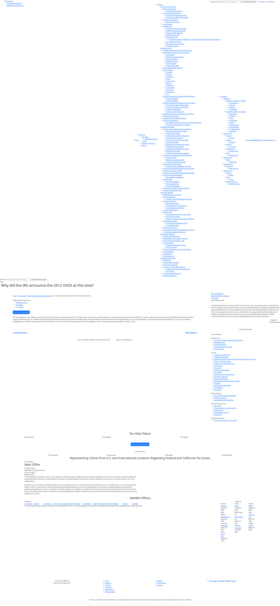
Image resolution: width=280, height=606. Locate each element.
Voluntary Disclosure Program (176, 15)
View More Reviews (245, 329)
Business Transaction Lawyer (176, 31)
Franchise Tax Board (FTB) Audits (177, 18)
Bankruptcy (167, 260)
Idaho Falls (233, 162)
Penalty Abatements (170, 276)
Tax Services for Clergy (173, 42)
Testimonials (250, 140)
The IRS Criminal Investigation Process (179, 199)
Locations (223, 96)
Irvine (231, 118)
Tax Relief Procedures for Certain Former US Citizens (183, 123)
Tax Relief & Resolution (168, 258)
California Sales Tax (172, 35)
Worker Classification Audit (172, 190)
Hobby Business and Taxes (172, 195)
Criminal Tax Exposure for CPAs (176, 223)
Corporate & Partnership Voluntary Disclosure (178, 230)
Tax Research (167, 254)
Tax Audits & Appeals (167, 127)
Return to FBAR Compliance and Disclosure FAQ (94, 340)
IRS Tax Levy (170, 271)
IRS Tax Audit (167, 179)
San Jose (232, 105)
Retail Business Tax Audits (175, 147)
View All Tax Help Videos (140, 444)
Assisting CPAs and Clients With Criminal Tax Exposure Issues (234, 359)
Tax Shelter (217, 390)
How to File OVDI (172, 99)
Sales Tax (217, 383)
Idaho (228, 160)
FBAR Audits (170, 55)
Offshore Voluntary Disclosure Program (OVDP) (179, 103)
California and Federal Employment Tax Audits (178, 169)
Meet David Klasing (151, 139)
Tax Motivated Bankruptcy (172, 273)
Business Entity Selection (174, 33)
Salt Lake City (233, 155)
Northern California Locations (236, 101)
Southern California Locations (236, 112)
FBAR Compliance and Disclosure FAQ (40, 296)
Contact (159, 585)
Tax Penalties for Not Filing (175, 208)
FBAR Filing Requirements (175, 57)
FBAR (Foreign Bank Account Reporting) (176, 53)
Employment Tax (171, 37)
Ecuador (169, 74)
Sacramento (233, 109)
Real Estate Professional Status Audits (226, 381)
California (226, 99)
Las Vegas (232, 147)
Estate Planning (168, 243)
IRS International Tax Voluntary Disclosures (177, 50)
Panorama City (234, 125)
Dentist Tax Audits (172, 142)
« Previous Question (20, 333)
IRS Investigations (169, 197)
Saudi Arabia (170, 88)
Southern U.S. (228, 171)
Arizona (228, 136)
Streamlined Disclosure (171, 116)
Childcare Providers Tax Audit (176, 162)
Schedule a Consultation (266, 2)
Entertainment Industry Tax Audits (177, 144)
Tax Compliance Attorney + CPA (173, 241)
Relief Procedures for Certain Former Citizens (178, 114)
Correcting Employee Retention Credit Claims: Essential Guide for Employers (194, 39)
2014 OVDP (218, 415)
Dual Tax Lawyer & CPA (168, 7)
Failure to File (167, 212)
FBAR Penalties (171, 64)
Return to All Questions (124, 340)
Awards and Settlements (171, 236)
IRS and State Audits (173, 186)
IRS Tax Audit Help (172, 184)
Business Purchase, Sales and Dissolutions (228, 340)
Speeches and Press (148, 143)
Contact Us (272, 140)
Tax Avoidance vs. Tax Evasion (176, 206)
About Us (142, 135)
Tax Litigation (167, 24)
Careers (144, 141)
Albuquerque (233, 151)
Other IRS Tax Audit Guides (172, 164)
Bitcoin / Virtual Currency (222, 361)
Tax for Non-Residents (170, 120)
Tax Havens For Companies (175, 44)
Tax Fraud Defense (166, 193)
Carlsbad (232, 116)
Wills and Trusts (171, 247)
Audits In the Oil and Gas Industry (177, 153)
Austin (231, 179)
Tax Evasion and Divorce (174, 11)
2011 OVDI (217, 406)
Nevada (228, 144)
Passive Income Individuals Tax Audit (178, 166)
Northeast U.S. (228, 164)
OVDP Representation (173, 109)
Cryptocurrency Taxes (170, 20)
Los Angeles (233, 120)
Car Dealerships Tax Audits (223, 347)
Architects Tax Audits (173, 134)
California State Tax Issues (172, 13)
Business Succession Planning (176, 29)
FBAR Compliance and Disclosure (225, 408)
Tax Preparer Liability (170, 221)
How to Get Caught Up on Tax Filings (178, 214)
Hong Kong (170, 77)
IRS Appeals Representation (172, 175)
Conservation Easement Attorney (174, 232)
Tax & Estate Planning (167, 234)
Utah (228, 153)
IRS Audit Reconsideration (175, 177)
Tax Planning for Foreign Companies (178, 125)
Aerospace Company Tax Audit (176, 131)
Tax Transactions (169, 256)
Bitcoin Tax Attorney (173, 22)
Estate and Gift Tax (220, 398)
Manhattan (224, 526)
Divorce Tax (218, 368)
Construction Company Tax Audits (225, 420)
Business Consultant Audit (175, 160)
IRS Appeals (218, 372)
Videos (144, 146)
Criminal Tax (218, 366)
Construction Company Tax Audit (177, 140)
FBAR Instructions (172, 61)
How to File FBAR (172, 59)
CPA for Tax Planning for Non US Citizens (177, 249)
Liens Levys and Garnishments (224, 374)
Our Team (145, 137)
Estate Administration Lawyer (176, 245)
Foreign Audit (218, 410)
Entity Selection (219, 349)
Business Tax (167, 26)
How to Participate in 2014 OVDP (177, 107)
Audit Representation (221, 357)
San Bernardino (234, 129)
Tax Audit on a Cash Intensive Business (176, 188)
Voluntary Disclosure (170, 228)
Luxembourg (170, 81)
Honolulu (232, 142)
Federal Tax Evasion (169, 201)
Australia (169, 72)
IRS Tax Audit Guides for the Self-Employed (177, 155)
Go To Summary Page (21, 312)
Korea (168, 79)
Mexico (168, 83)
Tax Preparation (168, 252)
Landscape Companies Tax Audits (177, 149)
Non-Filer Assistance (173, 217)
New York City (234, 169)
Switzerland (170, 92)
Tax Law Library (263, 140)
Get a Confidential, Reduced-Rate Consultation (220, 295)
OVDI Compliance (172, 101)
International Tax (166, 48)
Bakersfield (233, 114)
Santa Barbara (234, 127)
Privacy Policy (161, 583)
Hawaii (228, 140)
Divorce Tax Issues (169, 9)
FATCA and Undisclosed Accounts (177, 105)
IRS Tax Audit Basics (173, 182)
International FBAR (172, 66)
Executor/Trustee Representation (225, 396)
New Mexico (230, 149)
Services (160, 4)
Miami (231, 175)
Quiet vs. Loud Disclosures (175, 112)
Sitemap (160, 581)
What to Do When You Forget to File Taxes (180, 219)
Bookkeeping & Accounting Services (175, 238)
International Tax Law (221, 412)
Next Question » (191, 333)
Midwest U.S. (227, 158)
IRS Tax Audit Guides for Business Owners (177, 129)
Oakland (232, 107)
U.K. (167, 94)
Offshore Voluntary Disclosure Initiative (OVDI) (179, 96)
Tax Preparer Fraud (172, 225)
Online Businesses (172, 46)
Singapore (169, 90)
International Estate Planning (173, 68)
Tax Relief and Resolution (222, 385)
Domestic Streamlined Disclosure (174, 118)
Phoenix (232, 138)
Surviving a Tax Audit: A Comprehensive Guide (178, 173)
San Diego (232, 131)
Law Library (22, 296)
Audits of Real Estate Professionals (178, 136)
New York (229, 166)
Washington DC (234, 184)
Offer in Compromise (170, 265)
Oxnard (231, 123)
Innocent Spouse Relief (171, 263)
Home (137, 140)
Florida (228, 173)
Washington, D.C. (232, 182)
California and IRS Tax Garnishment (178, 269)
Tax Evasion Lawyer (172, 204)
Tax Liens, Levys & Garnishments (174, 267)
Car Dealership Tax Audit (174, 138)
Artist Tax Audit (171, 158)
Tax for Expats (168, 70)
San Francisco (234, 103)
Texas (228, 177)
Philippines (170, 85)
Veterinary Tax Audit (173, 151)
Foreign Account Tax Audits (172, 171)
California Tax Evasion (170, 210)
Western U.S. (227, 134)
